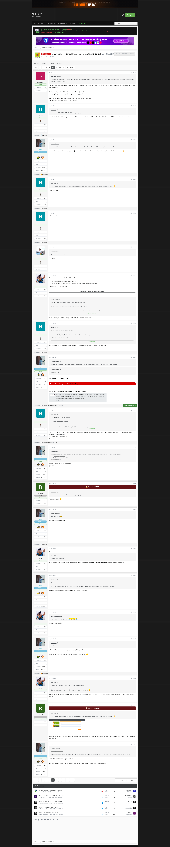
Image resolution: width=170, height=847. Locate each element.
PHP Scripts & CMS (57, 797)
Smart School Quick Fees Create (48, 807)
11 (56, 67)
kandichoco (42, 797)
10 (53, 67)
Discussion (60, 63)
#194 (134, 548)
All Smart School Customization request (50, 790)
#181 (134, 72)
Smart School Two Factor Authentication (50, 801)
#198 (134, 678)
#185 (134, 213)
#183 (134, 140)
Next (71, 67)
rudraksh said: (55, 299)
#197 (134, 639)
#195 (134, 575)
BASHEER (129, 791)
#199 (134, 705)
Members (62, 23)
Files (51, 23)
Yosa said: (53, 327)
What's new (39, 23)
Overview (37, 63)
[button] (45, 23)
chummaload (129, 814)
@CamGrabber (75, 694)
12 (60, 67)
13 (63, 67)
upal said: (53, 110)
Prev (36, 67)
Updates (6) (45, 63)
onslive (40, 791)
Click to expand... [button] (92, 313)
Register (77, 384)
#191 (134, 447)
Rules (73, 23)
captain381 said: (55, 76)
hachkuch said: (55, 144)
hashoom (130, 797)
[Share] (131, 72)
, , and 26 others (53, 405)
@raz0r (53, 302)
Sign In (71, 384)
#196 (134, 612)
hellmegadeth (42, 803)
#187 (134, 275)
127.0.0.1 (43, 170)
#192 (134, 483)
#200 (134, 744)
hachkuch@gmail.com (58, 434)
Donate (83, 23)
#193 (134, 509)
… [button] (43, 67)
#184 (134, 179)
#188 (134, 323)
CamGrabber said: (56, 616)
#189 (134, 357)
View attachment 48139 (57, 751)
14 (67, 67)
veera (44, 56)
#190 (134, 410)
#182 (134, 106)
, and (49, 442)
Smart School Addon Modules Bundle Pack (51, 796)
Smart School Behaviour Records (48, 812)
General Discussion (55, 791)
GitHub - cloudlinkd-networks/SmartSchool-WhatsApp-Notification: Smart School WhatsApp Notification (85, 394)
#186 (134, 247)
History (52, 63)
